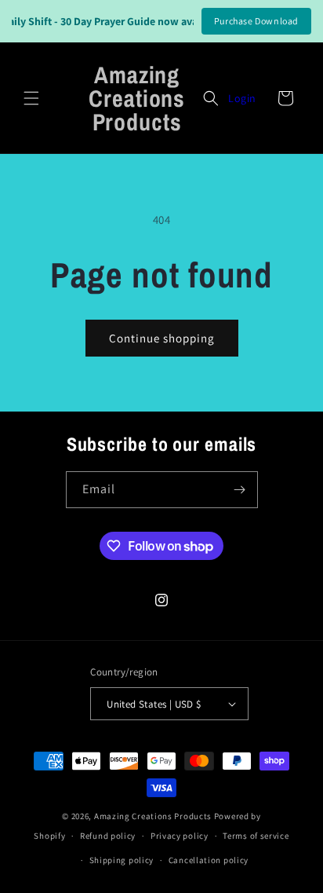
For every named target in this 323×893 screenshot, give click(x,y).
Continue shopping (162, 338)
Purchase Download (256, 21)
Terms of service (256, 835)
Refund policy (108, 835)
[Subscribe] (240, 489)
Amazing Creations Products (154, 816)
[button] (31, 98)
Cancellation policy (209, 860)
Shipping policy (121, 860)
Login (242, 98)
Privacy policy (180, 835)
